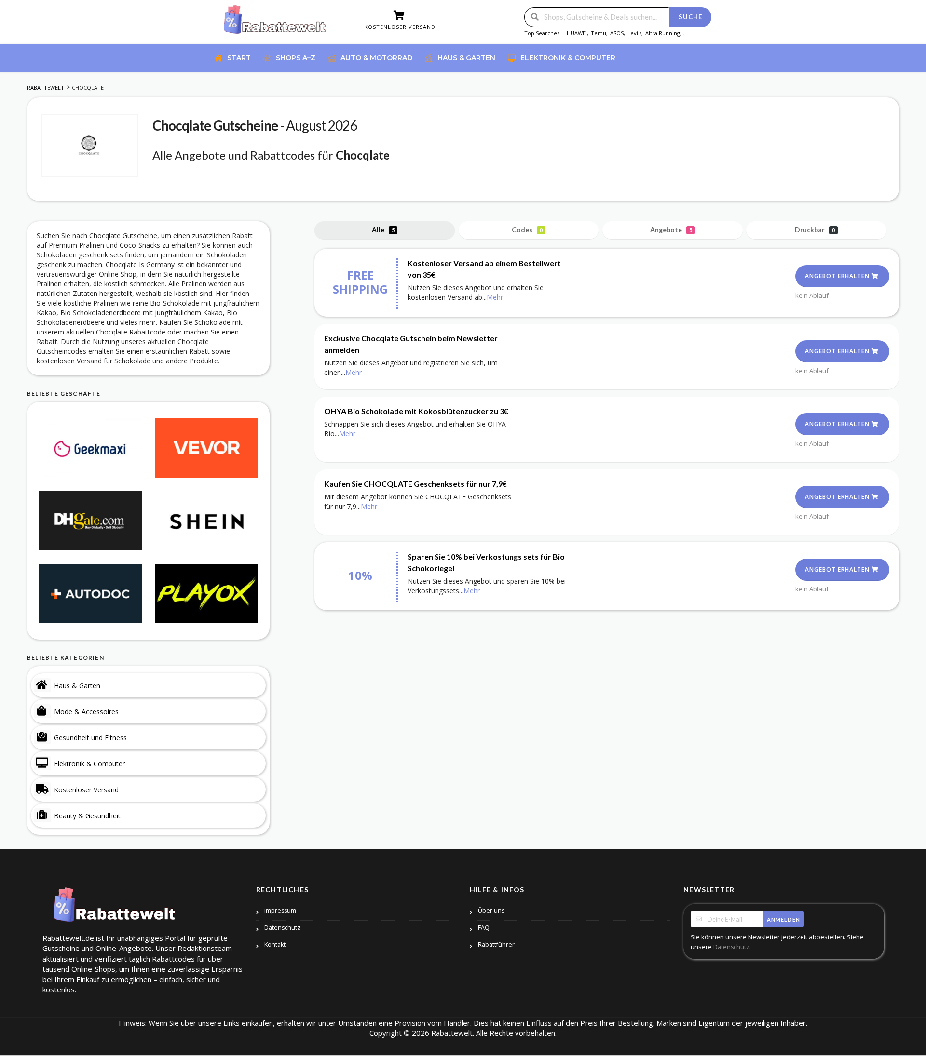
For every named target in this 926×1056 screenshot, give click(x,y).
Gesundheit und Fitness (90, 737)
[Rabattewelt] (275, 22)
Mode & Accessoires (86, 711)
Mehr (495, 297)
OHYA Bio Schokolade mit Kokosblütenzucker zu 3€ (416, 410)
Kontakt (275, 944)
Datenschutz (282, 927)
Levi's (634, 33)
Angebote (671, 230)
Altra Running (662, 33)
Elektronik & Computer (89, 763)
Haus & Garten (77, 685)
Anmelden (783, 919)
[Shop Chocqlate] (89, 145)
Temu (598, 33)
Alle (383, 230)
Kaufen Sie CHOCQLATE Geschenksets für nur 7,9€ (415, 483)
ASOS (617, 33)
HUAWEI (577, 33)
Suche (690, 17)
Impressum (280, 911)
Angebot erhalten (838, 276)
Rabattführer (496, 944)
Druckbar (815, 230)
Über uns (491, 911)
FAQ (484, 927)
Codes (527, 230)
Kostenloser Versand (86, 789)
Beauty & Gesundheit (87, 815)
